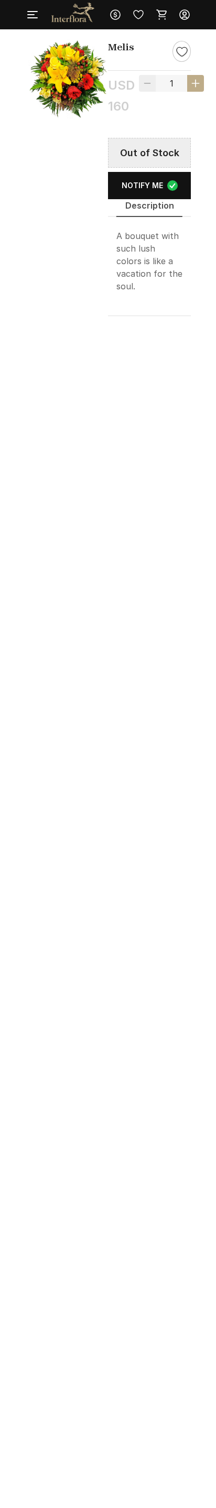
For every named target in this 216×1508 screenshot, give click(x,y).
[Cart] (161, 14)
